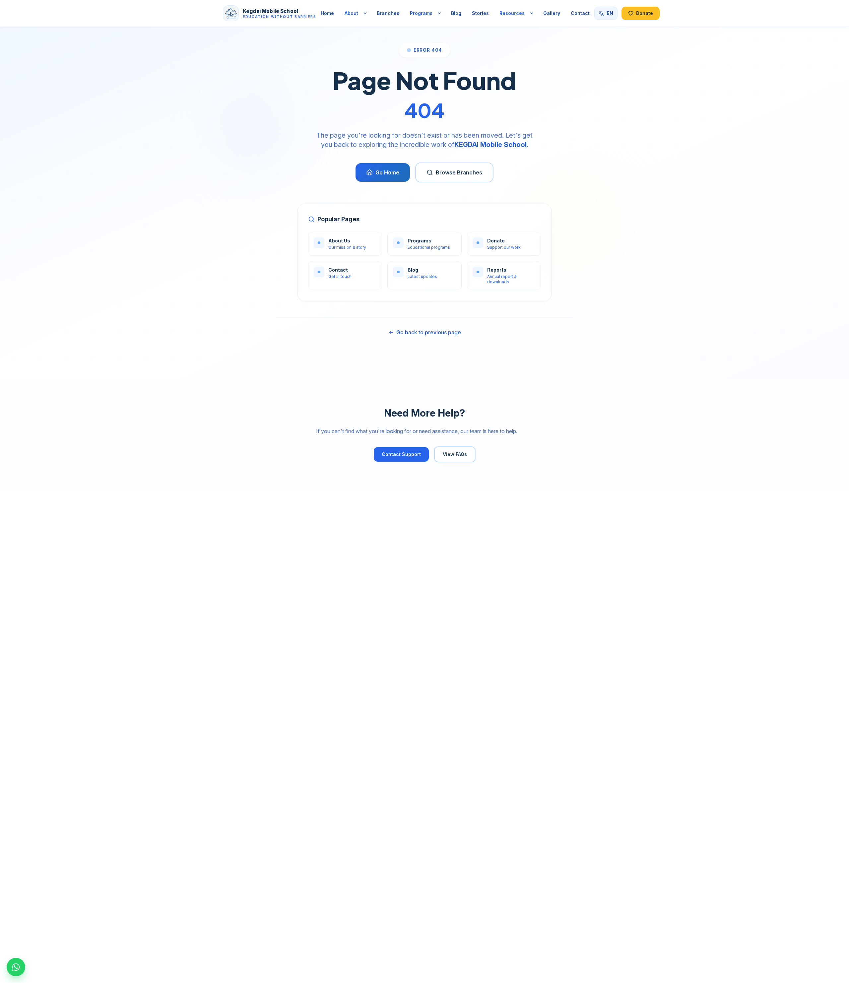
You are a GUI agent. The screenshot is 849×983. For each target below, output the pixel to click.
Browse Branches (459, 172)
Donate (644, 13)
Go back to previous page (428, 332)
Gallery (551, 13)
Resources (512, 13)
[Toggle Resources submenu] (531, 13)
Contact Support (401, 454)
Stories (480, 13)
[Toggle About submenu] (365, 13)
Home (327, 13)
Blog (456, 13)
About (351, 13)
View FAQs (455, 454)
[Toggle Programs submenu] (439, 13)
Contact (580, 13)
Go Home (387, 172)
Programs (421, 13)
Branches (388, 13)
